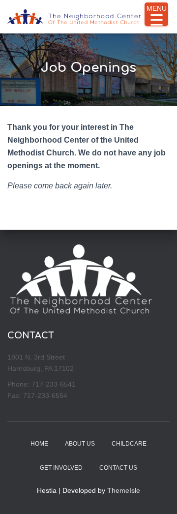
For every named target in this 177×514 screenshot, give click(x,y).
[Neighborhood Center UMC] (77, 16)
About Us (80, 443)
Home (39, 443)
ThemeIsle (123, 490)
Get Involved (61, 467)
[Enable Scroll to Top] (157, 494)
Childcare (129, 443)
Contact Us (118, 467)
